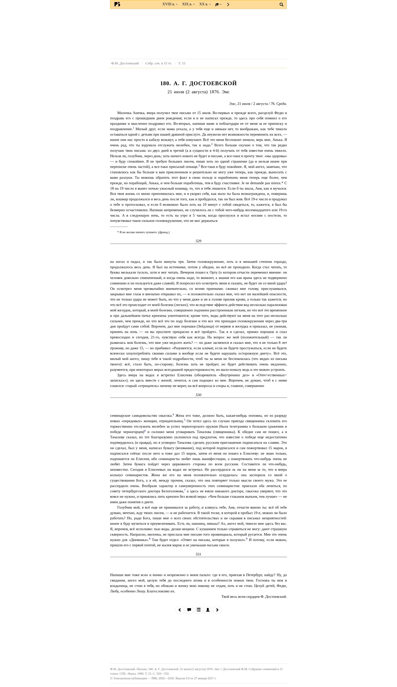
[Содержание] (198, 610)
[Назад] (180, 610)
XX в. (204, 4)
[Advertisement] (198, 34)
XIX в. (187, 4)
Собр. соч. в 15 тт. (158, 63)
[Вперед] (217, 610)
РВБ (117, 4)
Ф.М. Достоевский (125, 63)
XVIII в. (169, 4)
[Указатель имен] (208, 610)
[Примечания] (189, 610)
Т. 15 (181, 63)
